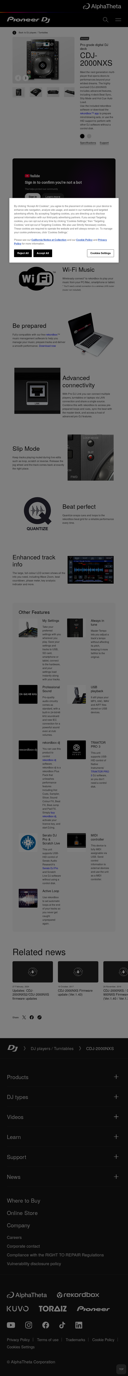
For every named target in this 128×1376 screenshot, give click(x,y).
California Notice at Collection (48, 240)
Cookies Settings (100, 253)
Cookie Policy (84, 240)
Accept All (43, 253)
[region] (64, 230)
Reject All (23, 253)
